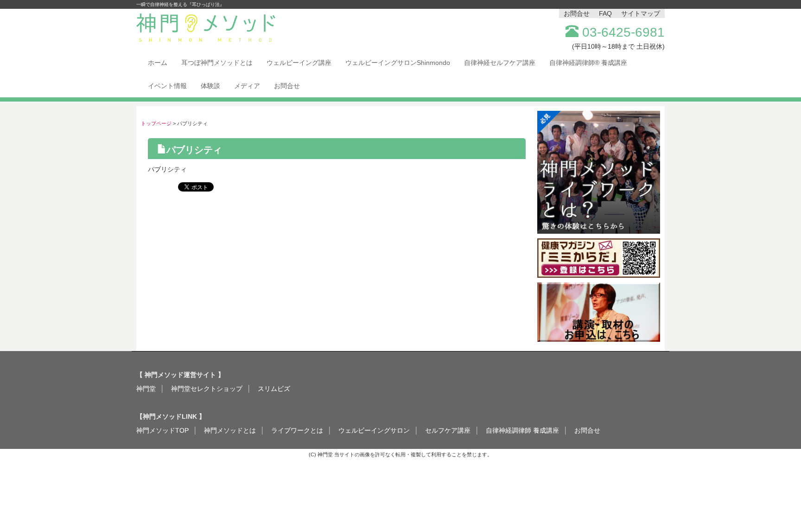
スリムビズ (274, 388)
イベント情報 (167, 86)
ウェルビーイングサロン (374, 430)
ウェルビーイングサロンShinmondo (397, 62)
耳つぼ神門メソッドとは (217, 62)
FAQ (605, 13)
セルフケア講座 (447, 430)
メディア (247, 86)
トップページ (156, 123)
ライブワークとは (297, 430)
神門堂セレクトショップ (206, 388)
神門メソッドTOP (162, 430)
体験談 (210, 86)
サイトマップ (640, 13)
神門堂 (146, 388)
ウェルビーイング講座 (299, 62)
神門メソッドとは (230, 430)
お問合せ (577, 13)
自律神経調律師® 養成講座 (588, 62)
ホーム (157, 62)
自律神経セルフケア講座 (499, 62)
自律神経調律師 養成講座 (522, 430)
